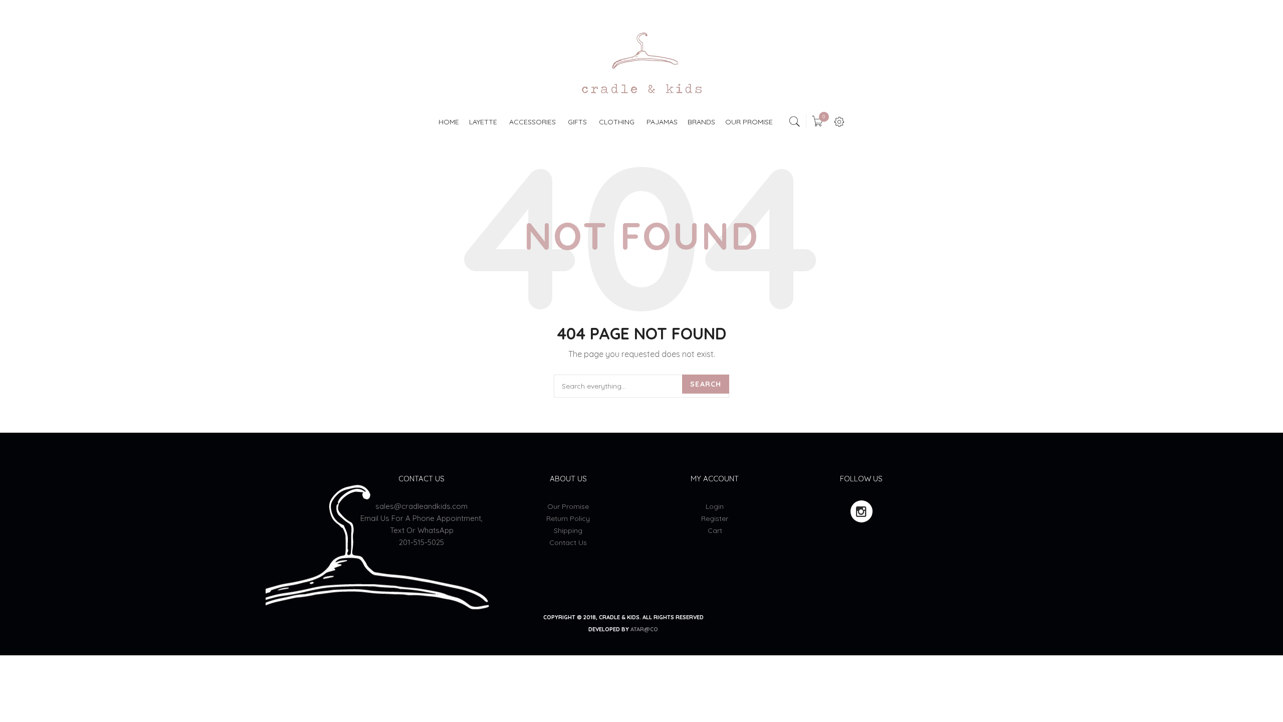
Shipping (568, 530)
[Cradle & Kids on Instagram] (861, 511)
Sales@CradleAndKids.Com (421, 506)
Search (705, 384)
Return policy (568, 518)
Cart (715, 530)
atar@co (644, 629)
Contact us (568, 542)
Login (715, 506)
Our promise (568, 506)
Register (714, 518)
